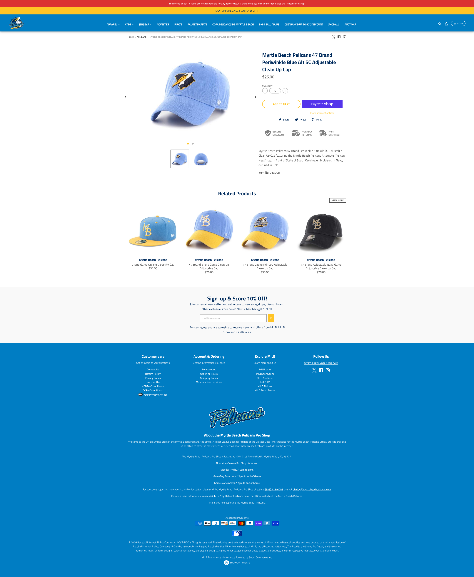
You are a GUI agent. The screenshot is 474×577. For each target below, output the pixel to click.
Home (131, 37)
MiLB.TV (265, 382)
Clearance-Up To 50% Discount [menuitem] (304, 24)
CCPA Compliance (153, 390)
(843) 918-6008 (274, 489)
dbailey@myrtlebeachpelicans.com (312, 489)
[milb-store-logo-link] (237, 535)
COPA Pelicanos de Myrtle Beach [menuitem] (233, 24)
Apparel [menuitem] (112, 24)
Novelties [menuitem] (163, 24)
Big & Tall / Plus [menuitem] (269, 24)
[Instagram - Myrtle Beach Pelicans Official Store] (344, 37)
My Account (209, 369)
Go (271, 318)
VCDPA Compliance (153, 386)
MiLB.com (265, 369)
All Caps (141, 37)
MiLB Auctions (265, 378)
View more (338, 200)
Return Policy (153, 373)
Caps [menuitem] (128, 24)
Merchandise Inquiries (209, 382)
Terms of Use (153, 382)
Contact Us (153, 369)
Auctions (350, 24)
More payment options (322, 113)
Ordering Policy (209, 373)
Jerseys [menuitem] (144, 24)
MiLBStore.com (265, 373)
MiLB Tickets (265, 386)
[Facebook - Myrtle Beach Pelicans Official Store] (339, 37)
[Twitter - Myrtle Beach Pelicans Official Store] (333, 37)
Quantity (267, 86)
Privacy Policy (153, 378)
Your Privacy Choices (155, 394)
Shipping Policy (209, 378)
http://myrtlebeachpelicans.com (231, 496)
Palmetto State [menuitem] (197, 24)
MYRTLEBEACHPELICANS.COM (321, 363)
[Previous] (125, 97)
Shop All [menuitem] (333, 24)
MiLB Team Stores (265, 390)
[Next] (255, 97)
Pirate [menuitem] (178, 24)
